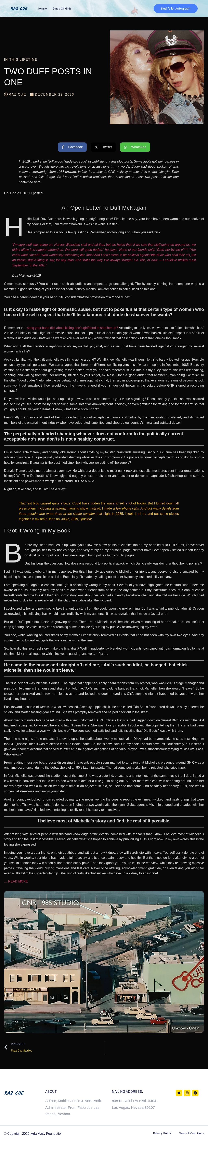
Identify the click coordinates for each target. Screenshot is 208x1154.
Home (42, 8)
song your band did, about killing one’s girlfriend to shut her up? (72, 328)
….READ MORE (16, 881)
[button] (176, 8)
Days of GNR (62, 8)
